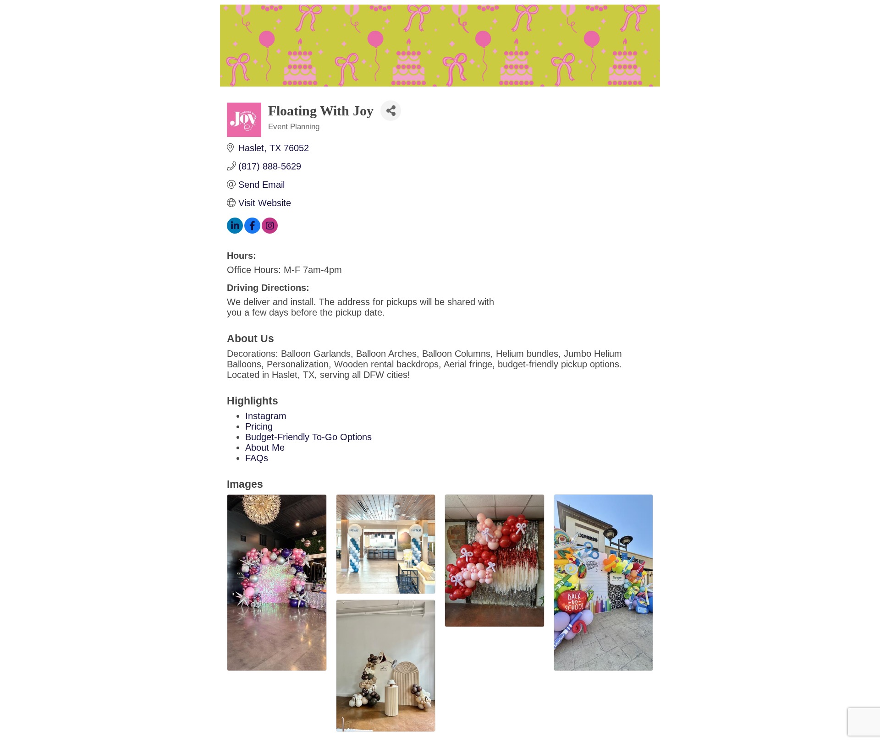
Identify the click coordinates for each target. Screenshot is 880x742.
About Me (265, 447)
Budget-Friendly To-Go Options (308, 437)
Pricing (259, 426)
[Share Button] (390, 110)
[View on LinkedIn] (235, 230)
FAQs (256, 458)
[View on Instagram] (270, 230)
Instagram (265, 416)
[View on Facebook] (252, 230)
